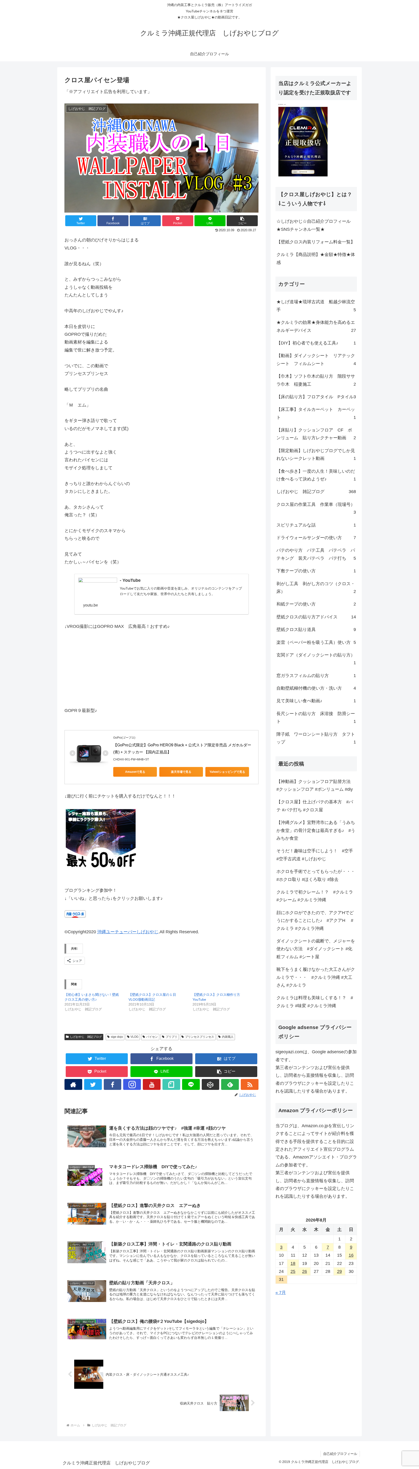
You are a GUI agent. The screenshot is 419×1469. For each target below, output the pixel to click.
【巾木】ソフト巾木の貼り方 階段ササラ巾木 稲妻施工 (316, 380)
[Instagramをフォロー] (132, 1084)
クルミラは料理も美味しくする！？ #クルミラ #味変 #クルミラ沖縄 (314, 1001)
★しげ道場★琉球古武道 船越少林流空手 (316, 305)
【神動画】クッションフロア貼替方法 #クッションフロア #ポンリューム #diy (315, 785)
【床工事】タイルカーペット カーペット (316, 413)
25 (292, 1271)
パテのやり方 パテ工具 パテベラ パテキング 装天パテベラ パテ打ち (316, 554)
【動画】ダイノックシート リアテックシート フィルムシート (316, 359)
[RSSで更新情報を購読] (249, 1084)
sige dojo (117, 1036)
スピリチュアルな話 (316, 525)
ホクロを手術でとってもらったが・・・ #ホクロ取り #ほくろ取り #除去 (315, 875)
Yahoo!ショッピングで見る (227, 772)
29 (339, 1271)
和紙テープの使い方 (316, 604)
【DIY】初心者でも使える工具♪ (316, 343)
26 (304, 1271)
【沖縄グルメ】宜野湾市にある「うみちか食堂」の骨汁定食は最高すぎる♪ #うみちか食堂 (315, 830)
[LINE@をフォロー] (191, 1084)
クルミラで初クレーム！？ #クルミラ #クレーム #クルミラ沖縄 (314, 896)
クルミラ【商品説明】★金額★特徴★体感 (315, 258)
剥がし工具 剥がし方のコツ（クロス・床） (316, 587)
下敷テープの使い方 (316, 570)
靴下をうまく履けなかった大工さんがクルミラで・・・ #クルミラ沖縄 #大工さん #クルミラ (315, 977)
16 (351, 1255)
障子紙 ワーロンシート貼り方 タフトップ (316, 738)
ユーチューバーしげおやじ (132, 931)
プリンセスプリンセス (199, 1036)
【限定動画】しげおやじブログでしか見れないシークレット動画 (316, 454)
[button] (242, 220)
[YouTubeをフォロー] (152, 1084)
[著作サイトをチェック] (73, 1084)
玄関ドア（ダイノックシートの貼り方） (316, 659)
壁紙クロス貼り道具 (316, 629)
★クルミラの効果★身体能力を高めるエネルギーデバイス (316, 326)
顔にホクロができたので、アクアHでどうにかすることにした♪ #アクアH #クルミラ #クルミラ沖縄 (315, 920)
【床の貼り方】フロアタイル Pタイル (316, 396)
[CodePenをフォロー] (210, 1084)
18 (292, 1263)
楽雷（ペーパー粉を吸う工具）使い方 (316, 642)
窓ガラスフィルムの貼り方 (316, 675)
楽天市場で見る (181, 772)
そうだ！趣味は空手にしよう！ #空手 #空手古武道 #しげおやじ (314, 854)
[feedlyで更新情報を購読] (230, 1084)
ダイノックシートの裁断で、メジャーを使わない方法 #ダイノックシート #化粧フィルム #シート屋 (315, 949)
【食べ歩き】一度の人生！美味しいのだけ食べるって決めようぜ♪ (316, 475)
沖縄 (101, 931)
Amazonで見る (135, 772)
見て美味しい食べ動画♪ (316, 700)
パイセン (152, 1036)
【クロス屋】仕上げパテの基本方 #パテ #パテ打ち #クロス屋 (314, 805)
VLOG (134, 1036)
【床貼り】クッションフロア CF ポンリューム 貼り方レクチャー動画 (316, 434)
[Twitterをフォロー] (93, 1084)
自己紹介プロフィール (340, 1454)
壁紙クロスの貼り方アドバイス (316, 617)
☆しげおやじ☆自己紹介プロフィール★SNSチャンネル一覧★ (313, 225)
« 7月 (280, 1292)
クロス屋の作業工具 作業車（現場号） (316, 508)
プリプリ (171, 1036)
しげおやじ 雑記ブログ (86, 1036)
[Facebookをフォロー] (112, 1084)
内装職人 (228, 1036)
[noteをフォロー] (171, 1084)
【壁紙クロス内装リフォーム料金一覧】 (315, 242)
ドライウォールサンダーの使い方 (316, 537)
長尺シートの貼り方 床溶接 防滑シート (316, 717)
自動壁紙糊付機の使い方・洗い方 (316, 688)
